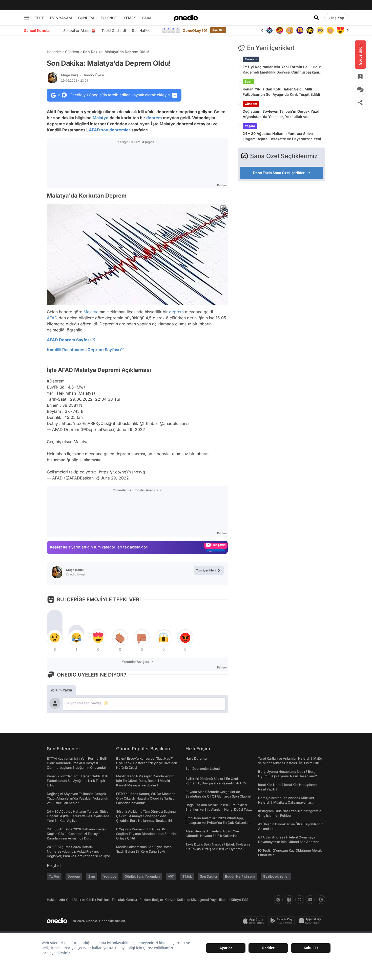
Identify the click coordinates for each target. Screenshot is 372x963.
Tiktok (187, 876)
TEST (39, 18)
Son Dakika (208, 876)
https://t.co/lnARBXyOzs (85, 423)
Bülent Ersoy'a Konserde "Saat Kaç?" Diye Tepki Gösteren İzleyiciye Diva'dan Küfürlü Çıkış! (146, 762)
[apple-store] (254, 920)
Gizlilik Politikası (98, 900)
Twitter (54, 876)
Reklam (145, 900)
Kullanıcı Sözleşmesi (193, 900)
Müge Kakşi (82, 75)
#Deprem (56, 380)
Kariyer (170, 900)
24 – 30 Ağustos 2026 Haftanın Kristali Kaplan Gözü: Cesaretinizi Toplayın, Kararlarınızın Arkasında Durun (76, 833)
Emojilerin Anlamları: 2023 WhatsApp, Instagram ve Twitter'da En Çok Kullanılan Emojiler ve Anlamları (217, 822)
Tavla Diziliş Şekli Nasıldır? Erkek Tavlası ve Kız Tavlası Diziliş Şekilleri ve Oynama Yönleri (218, 848)
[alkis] (330, 30)
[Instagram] (278, 899)
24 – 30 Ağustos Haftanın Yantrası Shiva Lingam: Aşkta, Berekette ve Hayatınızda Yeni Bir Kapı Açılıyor (282, 136)
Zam (91, 876)
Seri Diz (218, 30)
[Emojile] (310, 30)
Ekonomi (251, 59)
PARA (147, 18)
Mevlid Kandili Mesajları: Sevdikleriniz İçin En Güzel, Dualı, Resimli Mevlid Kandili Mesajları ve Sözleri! (145, 780)
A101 (171, 876)
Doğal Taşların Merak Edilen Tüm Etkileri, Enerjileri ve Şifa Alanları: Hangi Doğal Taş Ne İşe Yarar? (217, 809)
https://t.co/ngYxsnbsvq (122, 471)
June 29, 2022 (131, 429)
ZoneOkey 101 (195, 30)
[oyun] (320, 30)
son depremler (115, 129)
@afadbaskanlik (123, 423)
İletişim (157, 900)
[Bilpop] (300, 30)
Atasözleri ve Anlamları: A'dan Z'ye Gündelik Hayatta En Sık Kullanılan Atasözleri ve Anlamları (212, 835)
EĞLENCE (109, 18)
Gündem (72, 52)
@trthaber (148, 423)
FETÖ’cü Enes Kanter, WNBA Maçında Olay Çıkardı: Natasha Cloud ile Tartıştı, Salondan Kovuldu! (145, 798)
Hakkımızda (56, 900)
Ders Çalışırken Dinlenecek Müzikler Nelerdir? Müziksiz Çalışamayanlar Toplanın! (286, 802)
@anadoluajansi (174, 423)
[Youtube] (310, 899)
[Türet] (280, 30)
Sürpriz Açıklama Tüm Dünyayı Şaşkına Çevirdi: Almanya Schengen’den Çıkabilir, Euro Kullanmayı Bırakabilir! (146, 816)
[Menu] (27, 18)
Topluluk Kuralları (125, 900)
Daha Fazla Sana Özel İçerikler (279, 173)
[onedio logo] (186, 17)
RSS (245, 900)
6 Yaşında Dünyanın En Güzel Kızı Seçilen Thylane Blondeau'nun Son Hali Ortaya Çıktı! (146, 833)
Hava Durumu (196, 758)
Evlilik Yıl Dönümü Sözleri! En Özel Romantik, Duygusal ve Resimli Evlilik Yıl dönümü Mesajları (215, 783)
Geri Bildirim (75, 900)
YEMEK (129, 18)
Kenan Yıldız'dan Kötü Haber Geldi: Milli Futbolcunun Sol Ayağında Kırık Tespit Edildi (281, 92)
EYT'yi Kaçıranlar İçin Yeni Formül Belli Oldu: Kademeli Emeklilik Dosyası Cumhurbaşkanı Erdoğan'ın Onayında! (282, 70)
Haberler (54, 52)
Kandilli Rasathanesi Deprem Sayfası (83, 349)
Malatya (100, 117)
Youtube (109, 876)
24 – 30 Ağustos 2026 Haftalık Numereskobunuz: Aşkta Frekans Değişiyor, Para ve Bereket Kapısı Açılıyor (78, 851)
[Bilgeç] (290, 30)
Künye (236, 900)
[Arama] (316, 17)
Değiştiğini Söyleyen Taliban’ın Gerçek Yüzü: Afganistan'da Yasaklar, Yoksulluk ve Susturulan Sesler (281, 114)
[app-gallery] (311, 920)
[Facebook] (289, 899)
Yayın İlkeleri (220, 900)
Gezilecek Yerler (276, 876)
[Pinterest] (321, 899)
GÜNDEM (86, 18)
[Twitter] (299, 899)
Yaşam (250, 126)
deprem (154, 117)
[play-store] (282, 920)
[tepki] (55, 637)
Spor (248, 81)
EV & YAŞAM (61, 18)
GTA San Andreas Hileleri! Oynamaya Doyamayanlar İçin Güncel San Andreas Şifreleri (288, 841)
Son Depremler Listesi (202, 768)
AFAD (94, 129)
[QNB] (269, 30)
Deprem (74, 876)
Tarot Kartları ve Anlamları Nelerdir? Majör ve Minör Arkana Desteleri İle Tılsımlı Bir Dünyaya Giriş (290, 762)
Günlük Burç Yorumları (142, 876)
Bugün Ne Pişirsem (240, 876)
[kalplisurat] (340, 30)
